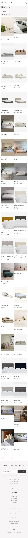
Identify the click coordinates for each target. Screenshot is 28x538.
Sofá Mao (16, 36)
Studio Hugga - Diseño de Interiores (14, 508)
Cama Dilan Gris (4, 110)
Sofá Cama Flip (17, 273)
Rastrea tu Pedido (14, 485)
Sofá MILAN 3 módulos (6, 353)
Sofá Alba (16, 181)
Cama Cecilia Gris (5, 205)
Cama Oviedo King (5, 61)
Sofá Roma (3, 181)
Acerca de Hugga (14, 494)
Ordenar (4, 11)
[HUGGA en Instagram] (14, 530)
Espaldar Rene (17, 400)
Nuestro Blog (14, 496)
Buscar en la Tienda (14, 513)
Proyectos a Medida (14, 510)
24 (7, 14)
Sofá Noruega (4, 158)
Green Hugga (14, 502)
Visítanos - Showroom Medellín (14, 511)
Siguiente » (13, 458)
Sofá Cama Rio (4, 134)
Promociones (14, 487)
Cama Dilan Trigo (18, 110)
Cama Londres (4, 448)
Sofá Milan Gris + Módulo (19, 448)
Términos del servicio (5, 534)
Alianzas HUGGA (14, 500)
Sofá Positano (4, 417)
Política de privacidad (22, 534)
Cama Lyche (16, 85)
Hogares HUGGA (14, 498)
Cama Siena (16, 424)
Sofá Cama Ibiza (4, 325)
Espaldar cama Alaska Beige (20, 256)
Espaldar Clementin (18, 376)
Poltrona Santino (5, 38)
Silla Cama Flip (4, 305)
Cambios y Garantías (14, 483)
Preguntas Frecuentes (14, 481)
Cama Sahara (17, 305)
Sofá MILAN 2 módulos (19, 353)
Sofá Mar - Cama (17, 61)
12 (6, 14)
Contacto (14, 488)
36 (9, 14)
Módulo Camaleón (5, 281)
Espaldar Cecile (4, 400)
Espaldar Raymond (5, 376)
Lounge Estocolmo (18, 158)
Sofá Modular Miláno (18, 329)
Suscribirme (22, 471)
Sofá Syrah (16, 134)
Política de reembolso (13, 534)
